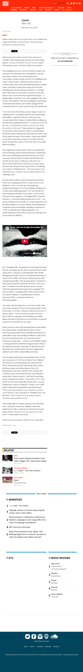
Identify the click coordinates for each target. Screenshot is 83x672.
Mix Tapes (48, 10)
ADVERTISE (56, 646)
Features (61, 8)
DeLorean (23, 10)
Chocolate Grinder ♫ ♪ (47, 8)
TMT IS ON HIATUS (67, 10)
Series (69, 8)
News (34, 8)
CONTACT (32, 646)
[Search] (68, 3)
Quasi (14, 425)
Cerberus (13, 10)
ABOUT (26, 646)
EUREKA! (26, 8)
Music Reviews (16, 8)
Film (40, 10)
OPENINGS (40, 646)
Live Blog (33, 10)
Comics (57, 10)
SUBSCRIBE (48, 646)
